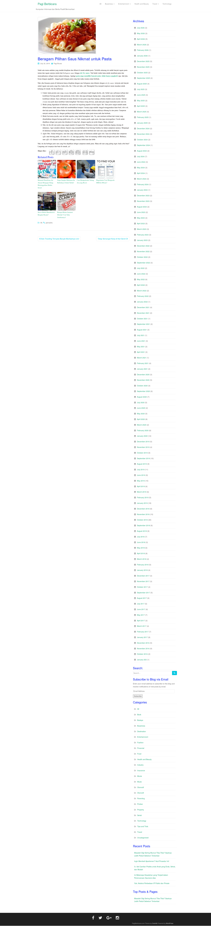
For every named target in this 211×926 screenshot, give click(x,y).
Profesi (140, 804)
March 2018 (141, 559)
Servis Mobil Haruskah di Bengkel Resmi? (46, 213)
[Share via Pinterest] (71, 152)
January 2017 (142, 637)
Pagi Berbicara (47, 4)
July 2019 (140, 469)
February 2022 (142, 296)
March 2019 (141, 492)
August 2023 (142, 206)
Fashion (140, 742)
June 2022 (141, 274)
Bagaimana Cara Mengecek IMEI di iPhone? (105, 181)
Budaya (140, 720)
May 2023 (141, 218)
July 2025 (140, 89)
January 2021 (142, 369)
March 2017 (141, 626)
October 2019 (142, 453)
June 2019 (141, 475)
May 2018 (141, 548)
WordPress (169, 923)
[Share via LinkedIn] (78, 152)
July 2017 (140, 603)
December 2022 (143, 246)
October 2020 (142, 385)
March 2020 (141, 425)
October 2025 (142, 72)
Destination (141, 731)
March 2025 (141, 111)
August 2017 (142, 598)
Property (140, 809)
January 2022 (142, 301)
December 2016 (143, 643)
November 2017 (143, 581)
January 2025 (142, 123)
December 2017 (143, 575)
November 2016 (143, 648)
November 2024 (143, 134)
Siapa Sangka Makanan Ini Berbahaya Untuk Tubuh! (66, 181)
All (41, 222)
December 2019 (143, 441)
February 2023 (142, 234)
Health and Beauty (144, 759)
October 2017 (142, 587)
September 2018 (143, 525)
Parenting (141, 798)
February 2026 (142, 50)
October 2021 (142, 318)
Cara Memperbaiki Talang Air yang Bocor (85, 181)
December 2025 (143, 61)
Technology (141, 821)
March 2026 (141, 44)
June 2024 (141, 162)
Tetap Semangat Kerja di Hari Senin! (112, 238)
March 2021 (141, 357)
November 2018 (143, 514)
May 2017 (141, 615)
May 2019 (141, 480)
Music (139, 781)
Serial (139, 815)
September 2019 (143, 458)
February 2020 (142, 430)
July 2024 (140, 156)
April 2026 (141, 39)
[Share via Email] (85, 152)
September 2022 (143, 262)
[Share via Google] (58, 152)
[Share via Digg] (92, 152)
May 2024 (141, 167)
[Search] (174, 673)
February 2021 (142, 363)
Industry (140, 765)
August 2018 (142, 531)
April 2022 (141, 285)
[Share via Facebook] (52, 152)
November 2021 (143, 313)
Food (139, 753)
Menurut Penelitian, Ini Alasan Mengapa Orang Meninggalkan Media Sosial (45, 184)
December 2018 (143, 508)
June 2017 (141, 609)
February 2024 (142, 184)
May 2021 (141, 346)
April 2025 (141, 106)
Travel (139, 832)
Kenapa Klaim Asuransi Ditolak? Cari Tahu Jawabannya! (65, 214)
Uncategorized (142, 837)
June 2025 (141, 95)
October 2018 (142, 520)
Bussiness (141, 726)
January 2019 (142, 503)
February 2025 (142, 117)
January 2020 (142, 436)
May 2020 (141, 413)
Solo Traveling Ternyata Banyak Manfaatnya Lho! (60, 238)
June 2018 (141, 542)
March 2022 (141, 290)
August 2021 (142, 329)
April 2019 (141, 486)
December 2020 (143, 374)
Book (139, 714)
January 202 (142, 659)
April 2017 (141, 620)
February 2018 (142, 564)
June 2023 (141, 212)
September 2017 (143, 592)
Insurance (141, 770)
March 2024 (141, 179)
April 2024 (141, 173)
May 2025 (141, 100)
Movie (139, 776)
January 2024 (142, 190)
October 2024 (142, 139)
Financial (140, 748)
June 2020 (141, 408)
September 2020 (143, 391)
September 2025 (143, 78)
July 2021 (140, 335)
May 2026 (141, 33)
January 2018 (142, 570)
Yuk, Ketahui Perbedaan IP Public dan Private (151, 883)
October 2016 (142, 654)
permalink (49, 222)
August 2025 (142, 83)
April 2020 (141, 419)
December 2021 (143, 307)
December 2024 (143, 128)
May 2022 (141, 279)
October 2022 (142, 257)
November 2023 (143, 201)
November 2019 (143, 447)
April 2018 (141, 553)
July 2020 (140, 402)
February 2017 (142, 631)
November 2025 (143, 67)
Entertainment (142, 737)
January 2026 (142, 55)
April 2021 (141, 352)
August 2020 (142, 397)
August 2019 (142, 464)
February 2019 (142, 497)
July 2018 (140, 536)
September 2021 (143, 324)
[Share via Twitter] (65, 152)
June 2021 (141, 341)
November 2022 (143, 251)
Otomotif (140, 787)
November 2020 (143, 380)
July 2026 (140, 27)
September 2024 (143, 145)
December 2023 (143, 195)
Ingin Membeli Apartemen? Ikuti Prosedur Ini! (151, 861)
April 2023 (141, 223)
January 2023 (142, 240)
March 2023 (141, 229)
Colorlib (154, 923)
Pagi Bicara (58, 63)
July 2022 (140, 268)
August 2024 (142, 151)
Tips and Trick (142, 826)
